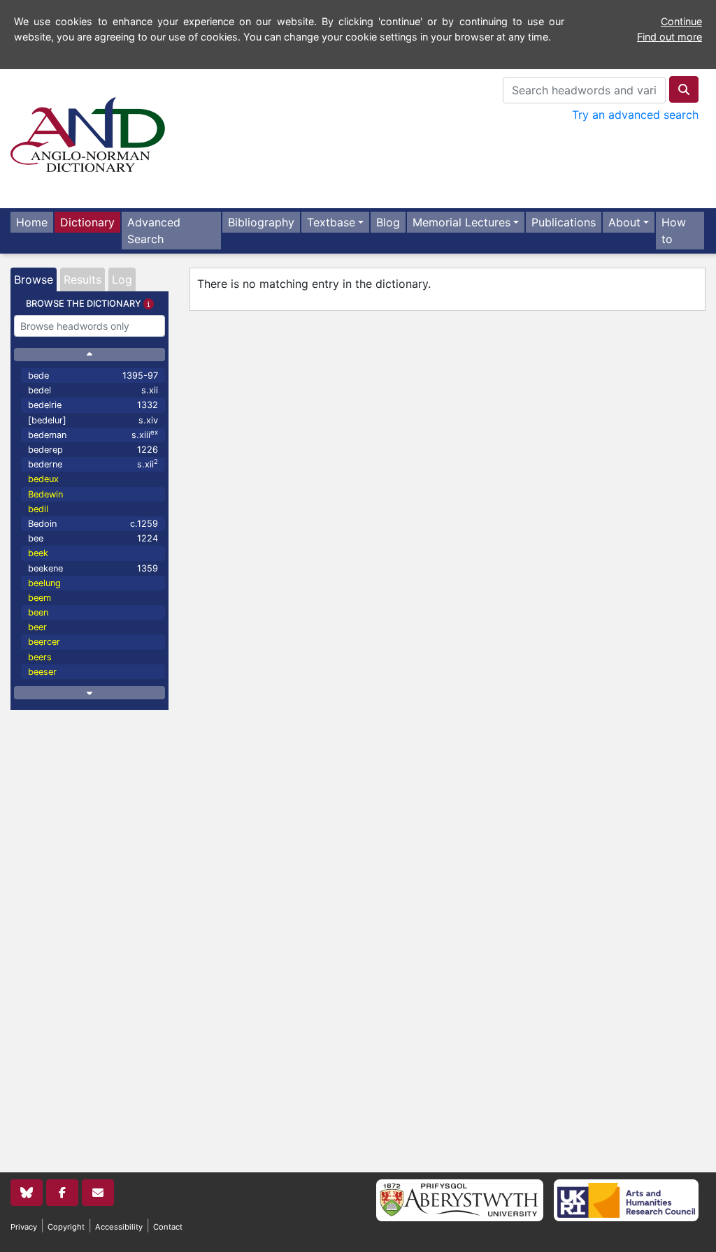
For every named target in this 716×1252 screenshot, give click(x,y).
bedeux (43, 479)
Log (122, 279)
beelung (44, 583)
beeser (42, 672)
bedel (93, 390)
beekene (93, 568)
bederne (93, 464)
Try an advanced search (635, 115)
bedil (38, 509)
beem (39, 597)
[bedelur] (93, 420)
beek (38, 553)
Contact (167, 1227)
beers (40, 657)
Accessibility (119, 1227)
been (38, 612)
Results (82, 279)
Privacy (23, 1227)
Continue (681, 21)
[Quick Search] (684, 89)
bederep (93, 449)
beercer (44, 641)
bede (93, 375)
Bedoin (93, 523)
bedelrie (93, 405)
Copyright (66, 1227)
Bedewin (45, 494)
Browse (33, 279)
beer (37, 627)
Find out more (669, 37)
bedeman (93, 434)
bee (93, 538)
